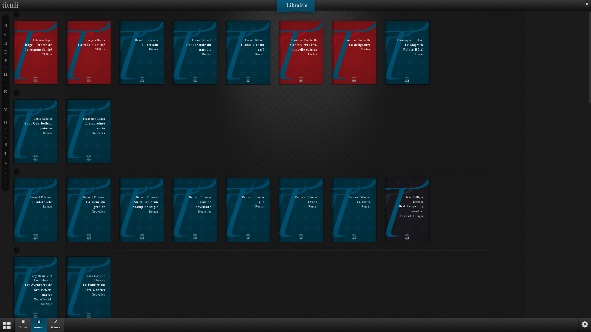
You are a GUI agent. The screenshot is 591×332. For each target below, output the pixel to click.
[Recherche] (587, 4)
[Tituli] (10, 1)
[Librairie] (296, 8)
